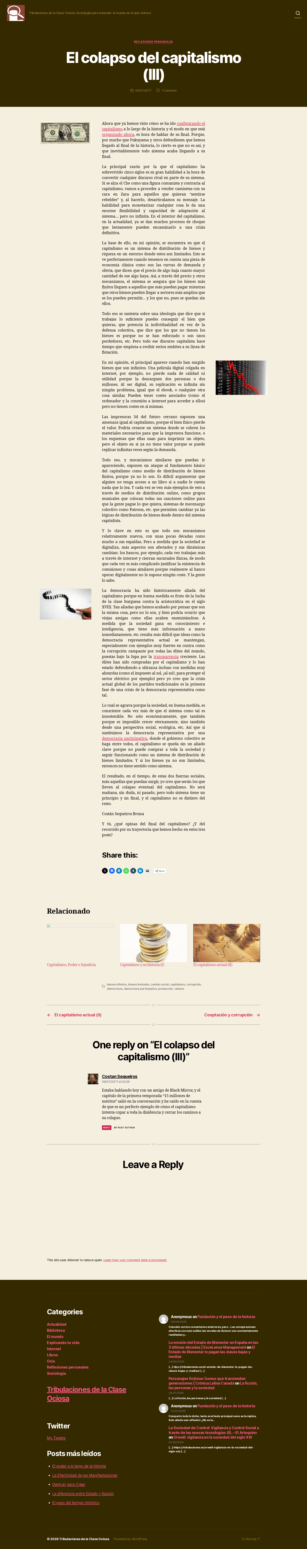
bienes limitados (138, 984)
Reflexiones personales (153, 41)
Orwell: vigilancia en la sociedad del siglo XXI (213, 1437)
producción (165, 988)
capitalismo (177, 984)
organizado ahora (118, 134)
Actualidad (56, 1324)
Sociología (56, 1373)
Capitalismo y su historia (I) (142, 965)
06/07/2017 (143, 90)
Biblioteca (56, 1330)
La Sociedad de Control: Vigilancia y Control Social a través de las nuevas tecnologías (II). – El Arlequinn (214, 1430)
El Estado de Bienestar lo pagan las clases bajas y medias (212, 1352)
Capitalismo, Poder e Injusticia (71, 965)
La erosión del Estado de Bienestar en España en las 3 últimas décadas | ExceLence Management (213, 1344)
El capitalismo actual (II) (212, 965)
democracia (114, 988)
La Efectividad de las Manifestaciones (84, 1475)
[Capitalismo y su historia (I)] (153, 943)
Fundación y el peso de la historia (226, 1317)
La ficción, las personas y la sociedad (213, 1385)
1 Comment (169, 90)
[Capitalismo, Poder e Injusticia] (80, 943)
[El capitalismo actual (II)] (226, 943)
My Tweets (56, 1438)
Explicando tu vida (63, 1342)
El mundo (55, 1336)
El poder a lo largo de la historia (79, 1466)
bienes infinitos (117, 984)
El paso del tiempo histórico (75, 1502)
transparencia (166, 656)
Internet (54, 1349)
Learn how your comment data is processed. (135, 1260)
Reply (106, 1127)
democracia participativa (124, 738)
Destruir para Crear (68, 1484)
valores (179, 988)
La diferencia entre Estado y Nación (83, 1493)
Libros (52, 1355)
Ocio (51, 1361)
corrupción (194, 984)
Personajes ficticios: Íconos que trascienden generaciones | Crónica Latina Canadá (207, 1380)
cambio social (160, 984)
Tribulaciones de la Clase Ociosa (84, 1539)
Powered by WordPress (130, 1539)
